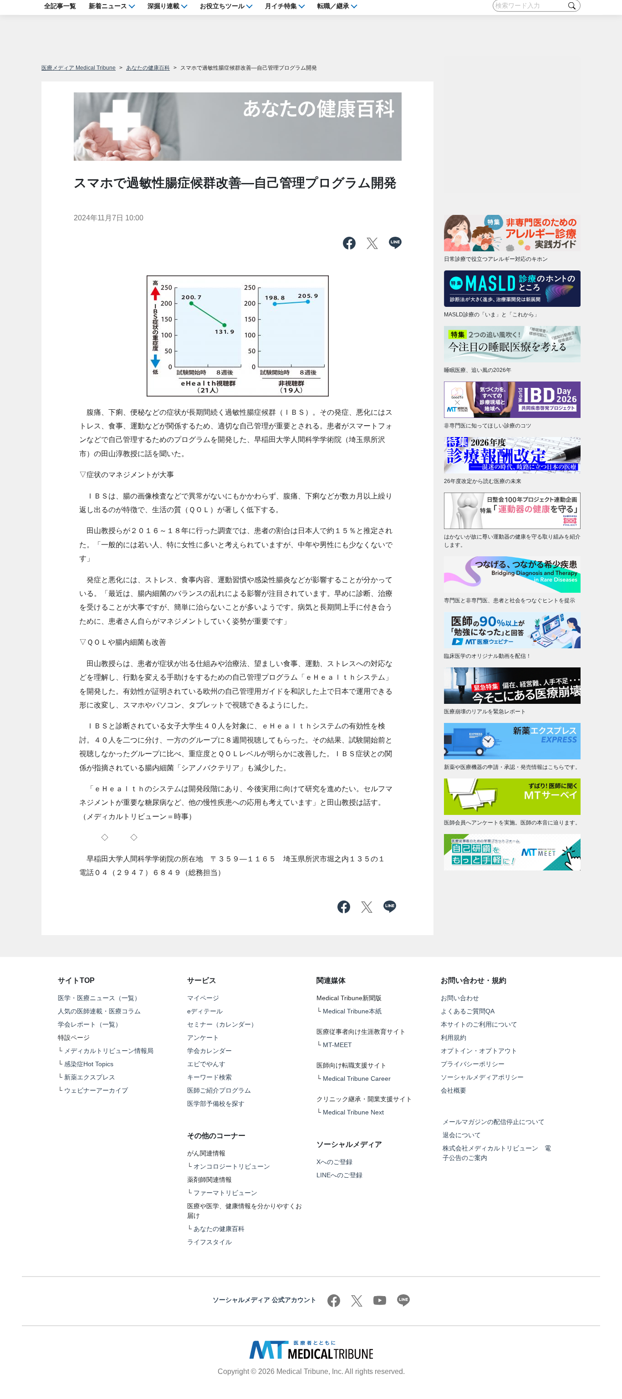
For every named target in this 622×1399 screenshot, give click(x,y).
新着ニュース (108, 5)
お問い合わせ (460, 998)
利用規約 (453, 1037)
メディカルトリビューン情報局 (108, 1050)
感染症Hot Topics (88, 1064)
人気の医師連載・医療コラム (99, 1011)
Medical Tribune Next (353, 1112)
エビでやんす (206, 1064)
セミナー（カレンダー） (222, 1024)
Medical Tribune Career (357, 1078)
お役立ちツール (222, 5)
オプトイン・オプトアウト (479, 1050)
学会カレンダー (209, 1050)
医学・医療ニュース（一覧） (99, 998)
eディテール (205, 1011)
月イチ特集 (281, 5)
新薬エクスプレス (89, 1077)
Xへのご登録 (334, 1161)
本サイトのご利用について (479, 1024)
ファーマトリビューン (225, 1192)
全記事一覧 (60, 5)
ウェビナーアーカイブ (96, 1090)
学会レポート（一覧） (90, 1024)
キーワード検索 (209, 1077)
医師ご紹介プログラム (219, 1090)
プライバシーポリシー (473, 1064)
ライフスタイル (209, 1242)
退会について (462, 1135)
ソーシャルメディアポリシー (482, 1077)
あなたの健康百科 (148, 68)
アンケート (203, 1037)
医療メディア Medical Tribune (78, 68)
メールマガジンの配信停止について (494, 1121)
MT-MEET (337, 1044)
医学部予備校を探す (216, 1103)
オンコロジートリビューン (232, 1166)
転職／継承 (333, 5)
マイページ (203, 998)
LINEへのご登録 (339, 1175)
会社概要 (453, 1090)
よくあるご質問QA (468, 1011)
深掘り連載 (163, 5)
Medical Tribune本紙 (352, 1011)
